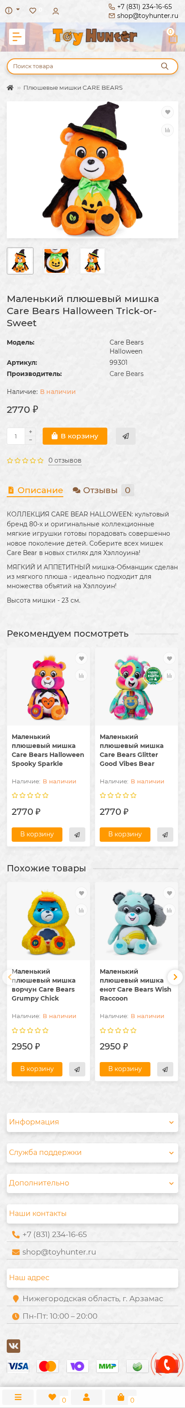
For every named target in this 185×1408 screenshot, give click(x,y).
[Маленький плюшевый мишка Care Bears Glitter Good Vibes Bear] (136, 687)
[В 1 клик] (126, 436)
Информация (34, 1122)
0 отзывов (65, 460)
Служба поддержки (45, 1152)
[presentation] (10, 977)
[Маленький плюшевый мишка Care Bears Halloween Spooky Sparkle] (48, 687)
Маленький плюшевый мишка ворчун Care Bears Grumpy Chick (43, 984)
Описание (40, 490)
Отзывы (107, 490)
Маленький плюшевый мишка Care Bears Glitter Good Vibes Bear (131, 750)
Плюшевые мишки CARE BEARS (73, 87)
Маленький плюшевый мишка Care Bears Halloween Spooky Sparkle (48, 750)
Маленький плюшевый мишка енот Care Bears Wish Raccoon (136, 984)
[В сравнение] (167, 130)
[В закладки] (167, 112)
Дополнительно (39, 1183)
